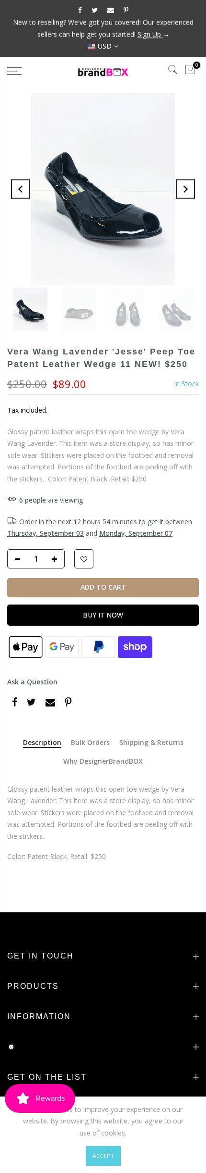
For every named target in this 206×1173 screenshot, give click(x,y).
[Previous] (20, 189)
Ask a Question (32, 681)
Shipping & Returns (151, 743)
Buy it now (103, 614)
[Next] (185, 189)
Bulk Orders (90, 743)
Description (42, 743)
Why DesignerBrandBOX (103, 761)
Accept (103, 1156)
